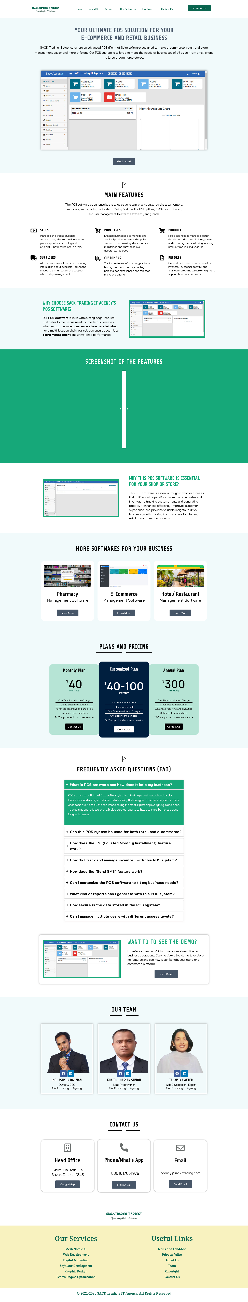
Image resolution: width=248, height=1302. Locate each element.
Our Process (148, 8)
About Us (94, 8)
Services (109, 8)
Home (79, 8)
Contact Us (167, 8)
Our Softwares (128, 8)
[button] (127, 409)
